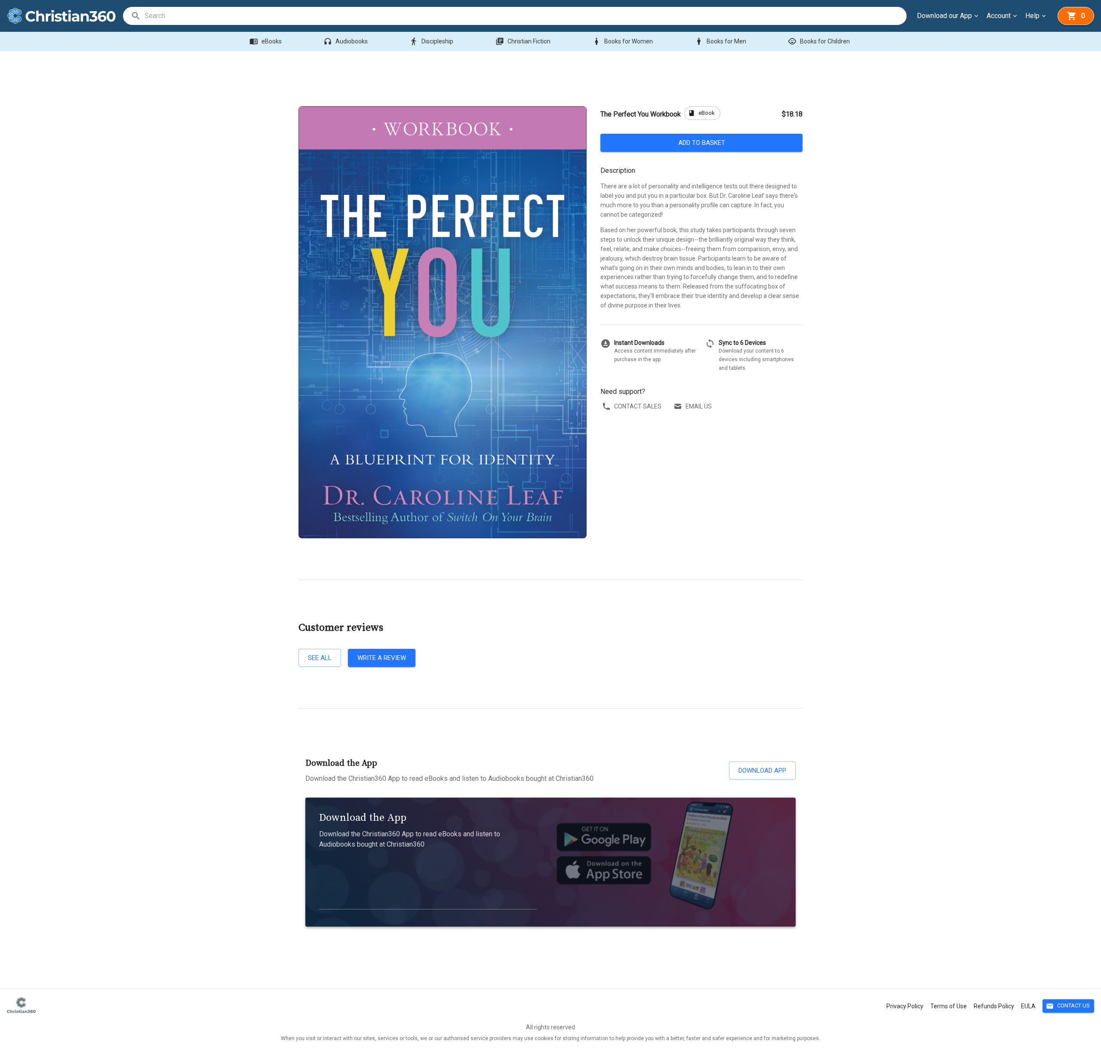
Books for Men (720, 41)
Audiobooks (345, 41)
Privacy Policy (904, 1006)
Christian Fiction (522, 41)
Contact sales (637, 406)
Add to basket (701, 143)
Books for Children (819, 41)
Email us (699, 406)
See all (320, 658)
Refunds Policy (994, 1006)
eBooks (265, 41)
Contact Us (1068, 1006)
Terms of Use (948, 1006)
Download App (762, 770)
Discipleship (431, 41)
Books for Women (622, 41)
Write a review (381, 658)
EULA (1028, 1006)
